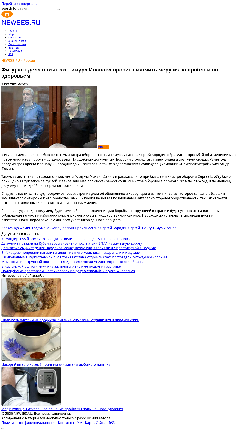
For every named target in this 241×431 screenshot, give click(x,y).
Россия (12, 30)
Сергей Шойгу (140, 228)
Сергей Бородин (113, 228)
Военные (13, 47)
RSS (10, 54)
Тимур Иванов (164, 228)
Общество (14, 37)
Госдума (39, 228)
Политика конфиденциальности (28, 422)
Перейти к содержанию (20, 3)
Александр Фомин (16, 228)
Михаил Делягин (60, 228)
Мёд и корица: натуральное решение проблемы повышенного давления (62, 409)
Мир (11, 34)
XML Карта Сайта (91, 422)
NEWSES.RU (20, 22)
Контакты (66, 422)
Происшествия (17, 44)
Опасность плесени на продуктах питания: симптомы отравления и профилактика (70, 320)
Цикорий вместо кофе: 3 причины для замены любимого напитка (55, 364)
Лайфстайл (15, 51)
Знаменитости (17, 41)
